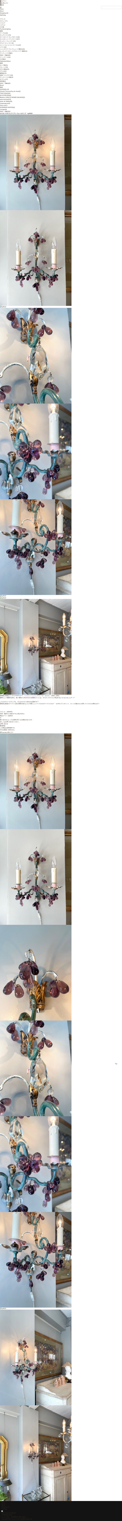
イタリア (2, 23)
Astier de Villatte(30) (6, 101)
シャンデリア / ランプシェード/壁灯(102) (12, 49)
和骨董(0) (3, 81)
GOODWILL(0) (4, 89)
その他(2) (3, 59)
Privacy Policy (5, 1517)
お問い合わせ (4, 724)
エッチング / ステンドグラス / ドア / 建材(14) (13, 51)
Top (116, 1063)
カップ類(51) (4, 65)
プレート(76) (4, 67)
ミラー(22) (3, 47)
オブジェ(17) (4, 79)
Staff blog (3, 15)
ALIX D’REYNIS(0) (5, 95)
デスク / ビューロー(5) (7, 43)
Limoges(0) (3, 109)
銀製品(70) (3, 73)
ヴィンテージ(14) (5, 57)
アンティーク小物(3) (6, 53)
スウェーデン (4, 21)
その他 (2, 27)
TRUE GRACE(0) (5, 93)
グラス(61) (3, 71)
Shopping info (4, 13)
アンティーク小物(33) (6, 77)
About (2, 11)
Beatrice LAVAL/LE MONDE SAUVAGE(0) (12, 97)
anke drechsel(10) (5, 99)
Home (2, 9)
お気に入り (5, 3)
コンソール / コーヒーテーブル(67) (10, 45)
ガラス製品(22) (4, 69)
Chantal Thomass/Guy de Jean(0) (10, 91)
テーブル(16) (4, 33)
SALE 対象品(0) (5, 55)
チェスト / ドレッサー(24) (8, 41)
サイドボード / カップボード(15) (10, 37)
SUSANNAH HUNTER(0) (7, 107)
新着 (1, 31)
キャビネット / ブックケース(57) (10, 39)
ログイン (3, 1)
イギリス (2, 25)
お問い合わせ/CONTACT (8, 1513)
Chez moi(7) (3, 105)
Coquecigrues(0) (5, 103)
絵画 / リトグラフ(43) (6, 75)
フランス (2, 19)
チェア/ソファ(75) (5, 35)
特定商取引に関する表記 (18, 1517)
